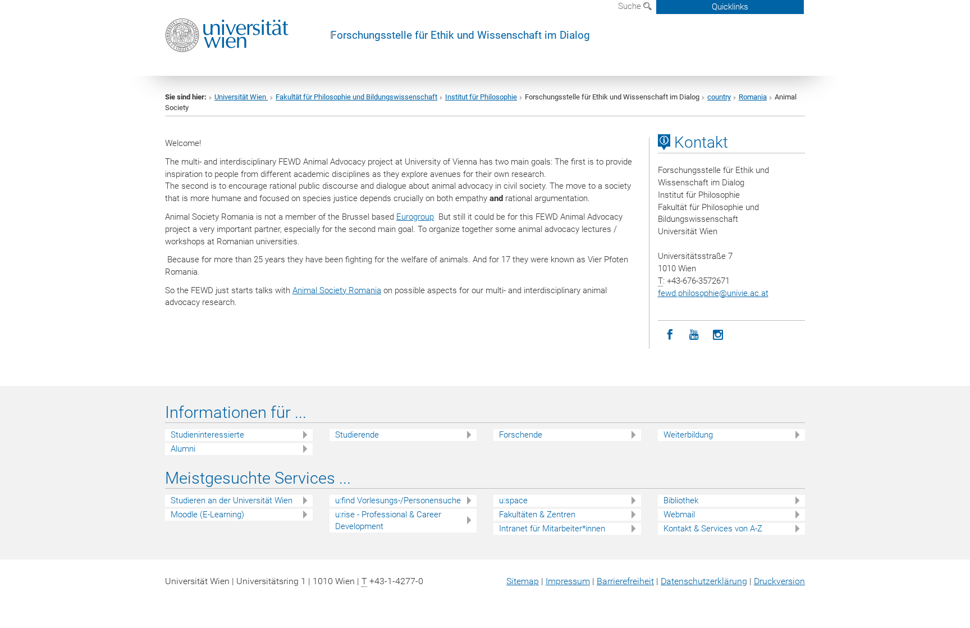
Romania (753, 97)
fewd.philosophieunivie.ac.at (713, 293)
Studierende (357, 435)
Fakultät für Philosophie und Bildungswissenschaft (356, 97)
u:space (513, 500)
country (719, 97)
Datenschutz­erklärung (704, 581)
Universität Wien (241, 97)
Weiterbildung (688, 435)
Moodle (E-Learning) (207, 514)
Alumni (183, 449)
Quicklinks (730, 7)
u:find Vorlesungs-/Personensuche (398, 500)
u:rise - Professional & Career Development (388, 520)
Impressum (568, 581)
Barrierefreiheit (625, 581)
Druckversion (779, 581)
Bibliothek (681, 500)
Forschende (520, 435)
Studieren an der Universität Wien (231, 500)
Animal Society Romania (336, 290)
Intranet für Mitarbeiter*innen (552, 529)
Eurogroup (415, 217)
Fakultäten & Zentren (537, 514)
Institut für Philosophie (481, 97)
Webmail (679, 514)
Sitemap (522, 581)
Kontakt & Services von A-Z (713, 529)
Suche (630, 6)
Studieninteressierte (207, 435)
